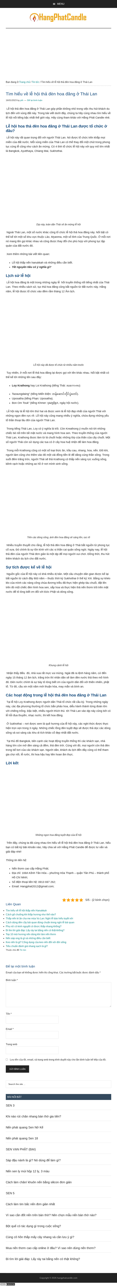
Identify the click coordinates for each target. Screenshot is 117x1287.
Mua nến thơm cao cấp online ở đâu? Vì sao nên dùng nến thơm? (51, 1248)
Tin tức (23, 950)
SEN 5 (10, 1193)
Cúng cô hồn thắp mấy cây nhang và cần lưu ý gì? (40, 1237)
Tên (9, 1014)
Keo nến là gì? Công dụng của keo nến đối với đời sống (36, 942)
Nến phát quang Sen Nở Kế (24, 1127)
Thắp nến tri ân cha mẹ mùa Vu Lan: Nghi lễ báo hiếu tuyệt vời (39, 918)
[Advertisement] (58, 51)
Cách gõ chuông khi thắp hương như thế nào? (31, 914)
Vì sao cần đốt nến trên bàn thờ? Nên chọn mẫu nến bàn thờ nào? (51, 1215)
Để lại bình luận (34, 100)
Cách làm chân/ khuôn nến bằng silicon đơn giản (39, 1182)
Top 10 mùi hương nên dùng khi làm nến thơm (31, 934)
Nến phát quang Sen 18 (22, 1138)
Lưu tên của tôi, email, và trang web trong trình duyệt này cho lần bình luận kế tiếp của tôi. (58, 1059)
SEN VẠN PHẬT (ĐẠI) (21, 1149)
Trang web (11, 1044)
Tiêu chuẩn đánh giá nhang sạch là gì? (27, 946)
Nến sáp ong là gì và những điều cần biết (28, 938)
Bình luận (12, 980)
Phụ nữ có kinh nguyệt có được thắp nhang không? (33, 926)
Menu (60, 4)
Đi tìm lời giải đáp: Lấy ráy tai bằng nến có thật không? (35, 930)
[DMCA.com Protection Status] (7, 1285)
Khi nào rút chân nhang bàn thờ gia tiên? (33, 1116)
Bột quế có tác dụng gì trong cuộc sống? (33, 1226)
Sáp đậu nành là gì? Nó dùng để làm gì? (33, 1160)
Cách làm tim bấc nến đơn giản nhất (30, 1204)
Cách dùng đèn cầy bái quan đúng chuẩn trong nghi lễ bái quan (40, 922)
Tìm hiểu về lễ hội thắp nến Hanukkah (26, 910)
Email (10, 1029)
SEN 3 (10, 1105)
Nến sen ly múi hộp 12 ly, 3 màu (27, 1171)
